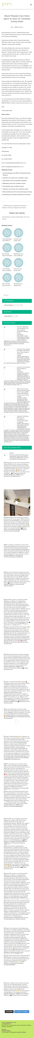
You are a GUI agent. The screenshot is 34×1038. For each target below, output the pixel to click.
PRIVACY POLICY (6, 1030)
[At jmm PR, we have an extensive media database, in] (17, 612)
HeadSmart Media (21, 1032)
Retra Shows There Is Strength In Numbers (15, 180)
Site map (4, 1029)
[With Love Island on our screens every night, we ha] (17, 776)
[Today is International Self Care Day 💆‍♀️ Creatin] (17, 694)
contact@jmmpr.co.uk (10, 1022)
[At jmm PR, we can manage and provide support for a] (17, 831)
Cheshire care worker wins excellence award (15, 178)
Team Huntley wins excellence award (13, 186)
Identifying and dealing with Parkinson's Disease (17, 194)
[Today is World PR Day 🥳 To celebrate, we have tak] (17, 749)
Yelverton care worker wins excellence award (15, 189)
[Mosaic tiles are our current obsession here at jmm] (17, 475)
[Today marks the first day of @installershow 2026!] (17, 968)
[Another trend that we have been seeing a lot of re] (17, 667)
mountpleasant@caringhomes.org (23, 103)
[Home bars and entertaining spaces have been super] (17, 804)
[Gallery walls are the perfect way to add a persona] (17, 530)
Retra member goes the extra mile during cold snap (17, 191)
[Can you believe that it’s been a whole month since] (17, 721)
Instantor (20, 334)
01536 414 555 (7, 1023)
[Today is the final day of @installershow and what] (17, 940)
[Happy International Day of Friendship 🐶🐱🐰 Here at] (17, 639)
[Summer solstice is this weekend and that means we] (17, 995)
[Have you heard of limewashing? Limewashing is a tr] (17, 858)
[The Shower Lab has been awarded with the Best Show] (17, 913)
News (19, 355)
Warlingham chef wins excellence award (14, 183)
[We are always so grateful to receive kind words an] (17, 557)
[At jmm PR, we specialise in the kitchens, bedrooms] (17, 502)
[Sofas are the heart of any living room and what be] (17, 584)
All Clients (20, 27)
